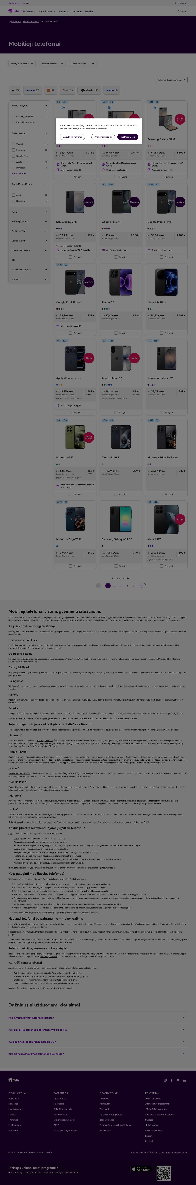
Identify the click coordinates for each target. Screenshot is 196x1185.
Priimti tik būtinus (103, 137)
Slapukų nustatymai (72, 137)
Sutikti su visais (128, 137)
